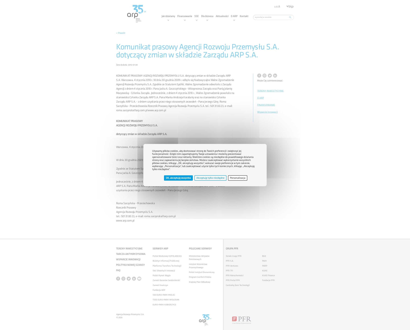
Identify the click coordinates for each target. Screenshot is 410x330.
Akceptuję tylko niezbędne (210, 177)
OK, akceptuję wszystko (178, 177)
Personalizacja (237, 177)
